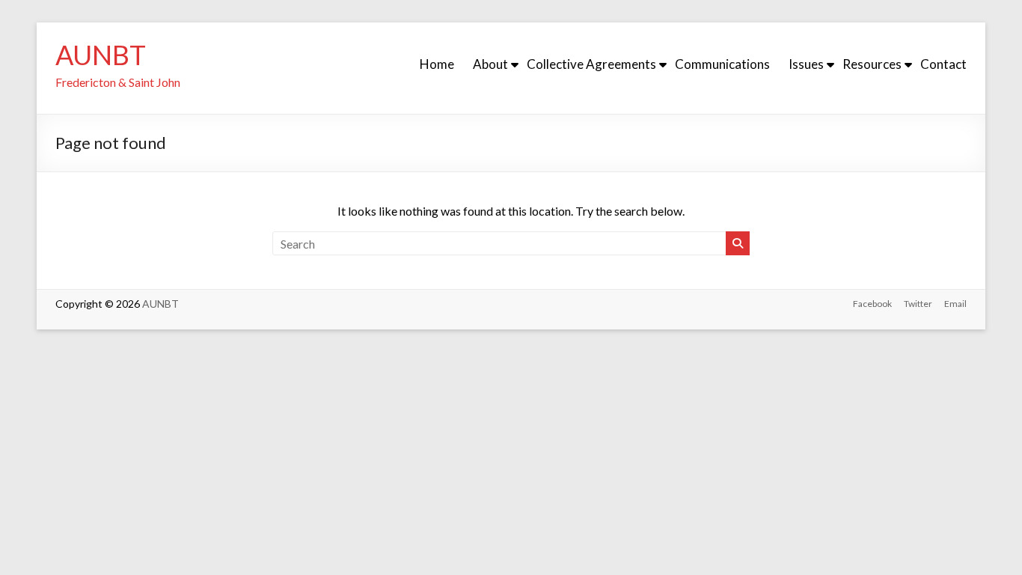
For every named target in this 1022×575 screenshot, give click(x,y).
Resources (872, 64)
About (490, 64)
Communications (722, 64)
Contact (943, 64)
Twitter (918, 303)
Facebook (872, 303)
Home (437, 64)
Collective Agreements (591, 64)
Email (955, 303)
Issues (806, 64)
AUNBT (100, 54)
